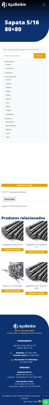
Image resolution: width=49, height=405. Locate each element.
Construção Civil (13, 49)
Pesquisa (39, 56)
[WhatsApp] (45, 402)
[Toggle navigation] (44, 4)
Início (5, 49)
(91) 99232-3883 (26, 362)
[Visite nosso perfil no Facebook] (39, 401)
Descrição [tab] (9, 199)
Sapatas (22, 49)
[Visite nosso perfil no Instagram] (42, 401)
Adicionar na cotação (24, 185)
